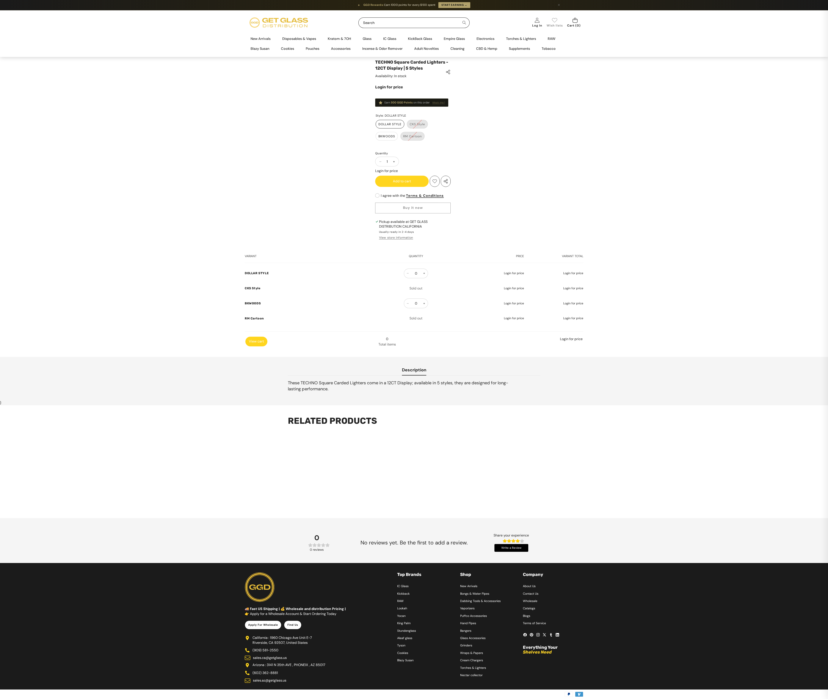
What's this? (438, 102)
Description (414, 370)
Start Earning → (454, 5)
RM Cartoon (414, 137)
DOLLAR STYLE (389, 124)
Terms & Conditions (425, 195)
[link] (555, 23)
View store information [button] (396, 237)
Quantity (381, 153)
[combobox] (414, 23)
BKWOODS (386, 136)
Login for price (389, 87)
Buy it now (413, 207)
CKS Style (419, 125)
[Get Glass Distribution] (279, 23)
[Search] (464, 23)
